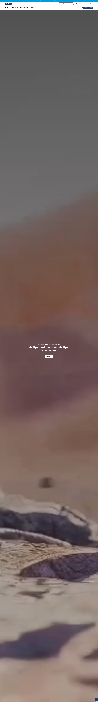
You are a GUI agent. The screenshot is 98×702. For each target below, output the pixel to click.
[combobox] (67, 4)
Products (48, 356)
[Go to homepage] (8, 4)
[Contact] (96, 700)
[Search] (59, 4)
